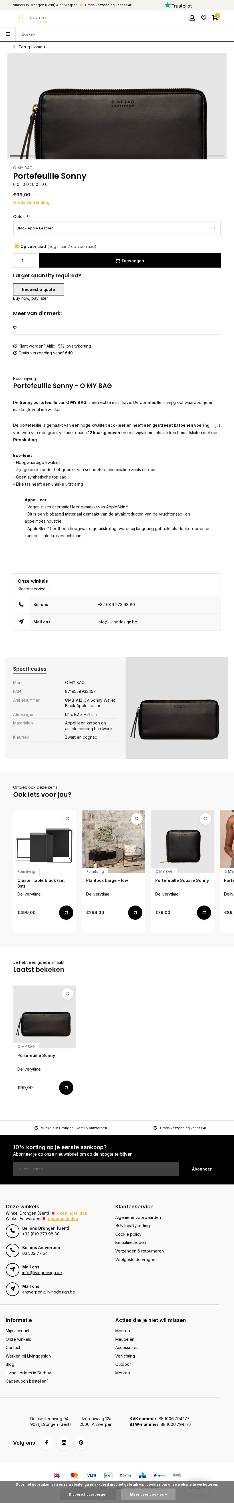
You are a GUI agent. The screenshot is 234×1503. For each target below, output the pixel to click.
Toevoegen (132, 260)
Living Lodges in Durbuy (28, 1372)
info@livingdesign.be (117, 621)
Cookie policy (128, 1234)
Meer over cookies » (148, 1494)
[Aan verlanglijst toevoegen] (15, 327)
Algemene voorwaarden (138, 1217)
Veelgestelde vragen (135, 1259)
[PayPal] (160, 1476)
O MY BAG (23, 167)
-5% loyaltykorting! (133, 1225)
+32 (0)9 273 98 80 (116, 604)
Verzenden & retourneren (139, 1251)
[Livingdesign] (30, 18)
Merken (122, 1330)
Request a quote (38, 289)
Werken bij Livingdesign (28, 1356)
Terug (24, 46)
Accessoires (126, 1347)
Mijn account (17, 1330)
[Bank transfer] (177, 1476)
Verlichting (125, 1356)
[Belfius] (125, 1476)
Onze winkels (18, 1339)
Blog (10, 1364)
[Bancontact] (108, 1476)
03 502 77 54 (35, 1253)
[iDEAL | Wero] (57, 1476)
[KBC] (143, 1476)
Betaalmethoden (130, 1242)
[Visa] (91, 1476)
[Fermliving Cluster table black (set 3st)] (44, 841)
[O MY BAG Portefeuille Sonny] (44, 1016)
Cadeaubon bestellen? (27, 1381)
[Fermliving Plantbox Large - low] (113, 841)
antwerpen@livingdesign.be (48, 1292)
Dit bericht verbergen (88, 1494)
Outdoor (123, 1364)
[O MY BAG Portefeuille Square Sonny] (182, 841)
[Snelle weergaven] (66, 913)
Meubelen (124, 1339)
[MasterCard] (74, 1476)
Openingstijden (72, 1213)
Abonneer (202, 1169)
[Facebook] (46, 1443)
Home (37, 46)
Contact (13, 1347)
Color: (21, 216)
